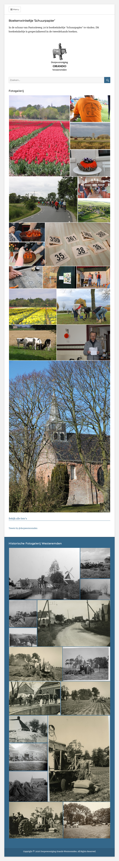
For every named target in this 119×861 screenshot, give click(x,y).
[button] (39, 136)
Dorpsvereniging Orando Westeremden (58, 851)
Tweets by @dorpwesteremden (23, 528)
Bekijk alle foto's (18, 518)
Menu (16, 9)
